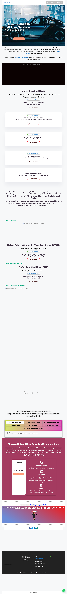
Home (48, 2)
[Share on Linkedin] (35, 528)
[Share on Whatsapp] (37, 528)
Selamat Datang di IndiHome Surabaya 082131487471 (18, 27)
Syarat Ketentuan (11, 220)
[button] (33, 220)
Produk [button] (52, 2)
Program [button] (58, 2)
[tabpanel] (33, 434)
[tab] (15, 422)
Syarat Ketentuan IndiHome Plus (15, 285)
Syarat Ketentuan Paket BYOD (14, 263)
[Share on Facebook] (30, 528)
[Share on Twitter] (32, 528)
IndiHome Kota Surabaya (22, 57)
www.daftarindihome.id (39, 558)
